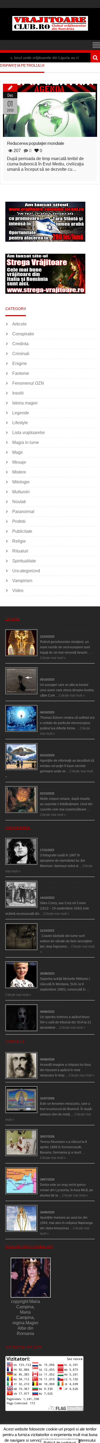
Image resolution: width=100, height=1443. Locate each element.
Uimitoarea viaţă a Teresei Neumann (67, 1131)
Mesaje (19, 462)
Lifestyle (20, 422)
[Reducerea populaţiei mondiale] (50, 110)
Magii (17, 452)
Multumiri (21, 492)
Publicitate (22, 531)
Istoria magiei (25, 403)
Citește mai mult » (53, 658)
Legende (20, 413)
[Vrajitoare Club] (50, 29)
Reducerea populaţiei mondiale (35, 143)
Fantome (20, 373)
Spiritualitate (24, 561)
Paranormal (23, 511)
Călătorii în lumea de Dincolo (61, 707)
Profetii (19, 521)
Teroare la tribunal (53, 1006)
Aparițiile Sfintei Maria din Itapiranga (66, 1207)
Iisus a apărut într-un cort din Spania (66, 1054)
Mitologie (21, 482)
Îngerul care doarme (55, 788)
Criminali (20, 353)
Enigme (19, 363)
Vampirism (22, 580)
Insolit (17, 393)
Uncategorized (26, 571)
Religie (19, 541)
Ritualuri (20, 551)
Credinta (20, 343)
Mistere (19, 472)
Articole (19, 324)
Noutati (19, 501)
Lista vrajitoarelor (28, 432)
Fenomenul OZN (28, 383)
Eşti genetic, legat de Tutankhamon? (66, 631)
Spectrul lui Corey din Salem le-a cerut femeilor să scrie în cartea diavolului (64, 887)
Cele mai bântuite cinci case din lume (67, 925)
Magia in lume (25, 442)
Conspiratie (23, 334)
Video (17, 590)
